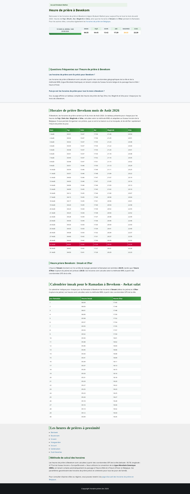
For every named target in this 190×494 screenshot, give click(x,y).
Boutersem (55, 436)
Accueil (53, 5)
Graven (54, 439)
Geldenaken (55, 449)
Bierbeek (54, 432)
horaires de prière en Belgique (98, 21)
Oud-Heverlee (56, 452)
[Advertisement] (95, 52)
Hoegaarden (56, 442)
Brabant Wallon (62, 5)
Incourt (54, 445)
